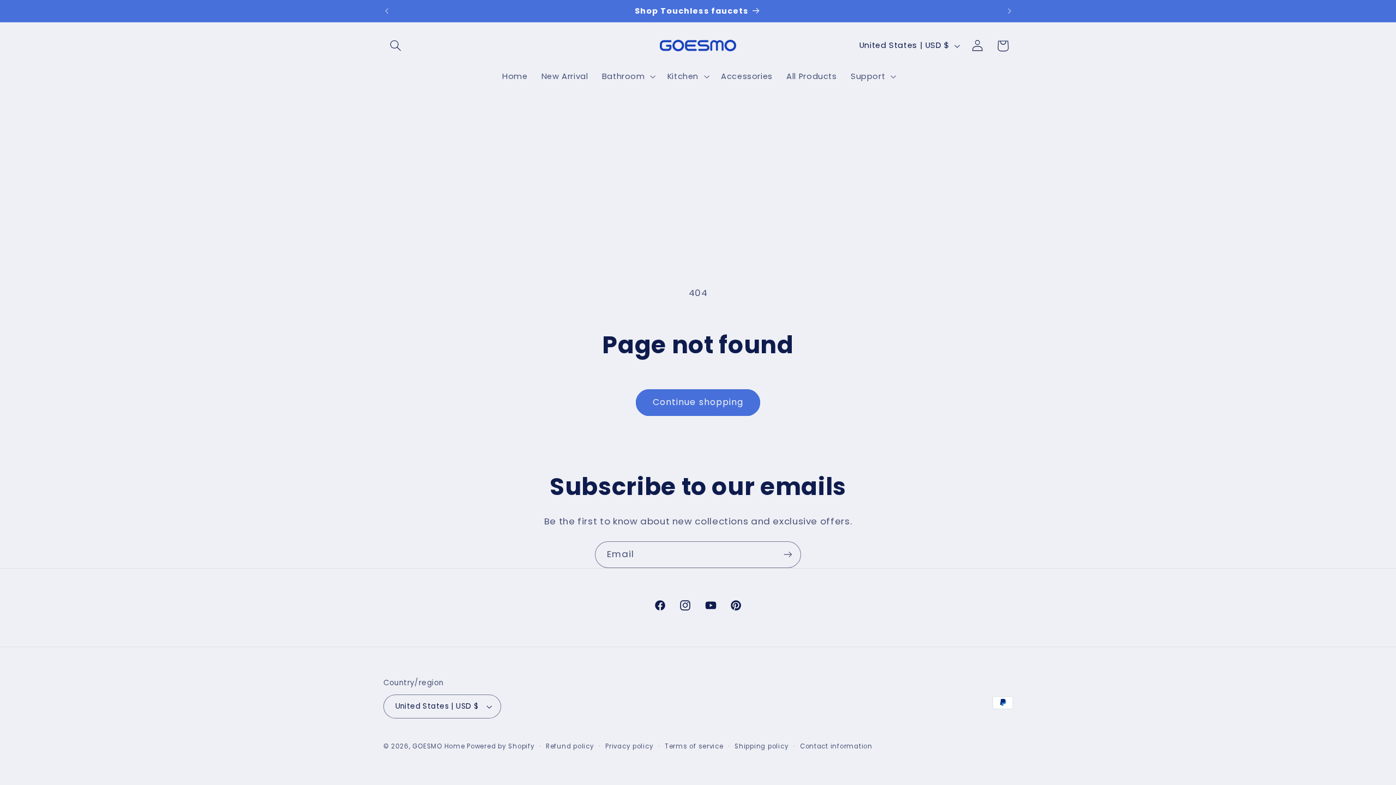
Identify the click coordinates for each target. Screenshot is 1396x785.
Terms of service (694, 746)
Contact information (836, 746)
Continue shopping (698, 402)
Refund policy (570, 746)
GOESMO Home (438, 746)
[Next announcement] (1009, 11)
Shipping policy (762, 746)
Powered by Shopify (500, 746)
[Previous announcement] (387, 11)
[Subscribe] (788, 554)
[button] (395, 45)
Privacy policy (629, 746)
